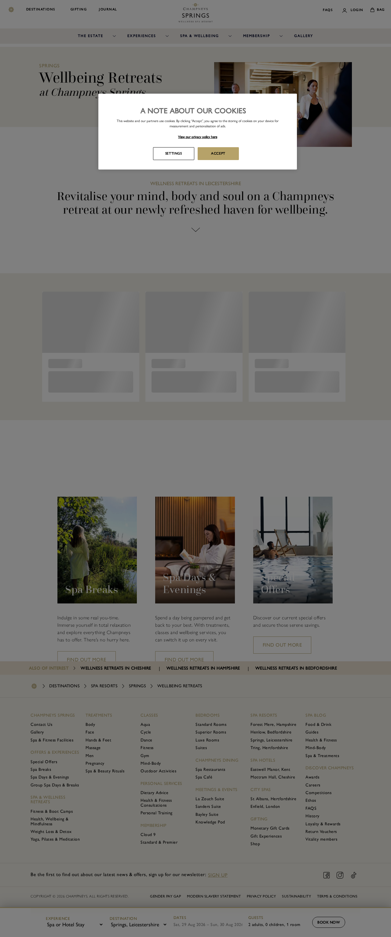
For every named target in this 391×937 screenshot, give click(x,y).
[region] (197, 131)
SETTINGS (173, 153)
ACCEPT (218, 153)
